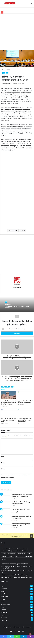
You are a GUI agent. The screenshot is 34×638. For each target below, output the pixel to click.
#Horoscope (15, 548)
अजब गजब (4, 617)
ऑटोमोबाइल (4, 620)
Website (3, 469)
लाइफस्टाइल (4, 612)
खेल (3, 607)
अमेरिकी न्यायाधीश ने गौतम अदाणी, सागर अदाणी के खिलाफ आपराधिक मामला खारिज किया (25, 420)
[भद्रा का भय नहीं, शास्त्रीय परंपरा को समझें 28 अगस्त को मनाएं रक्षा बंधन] (5, 519)
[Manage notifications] (30, 634)
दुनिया (3, 615)
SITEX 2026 (13, 230)
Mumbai (29, 553)
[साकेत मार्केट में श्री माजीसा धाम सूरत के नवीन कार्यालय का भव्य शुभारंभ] (5, 526)
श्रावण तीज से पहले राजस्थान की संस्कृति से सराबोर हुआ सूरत (15, 575)
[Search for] (32, 4)
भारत (3, 602)
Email (3, 462)
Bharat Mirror (6, 83)
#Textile (4, 550)
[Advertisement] (17, 30)
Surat (23, 230)
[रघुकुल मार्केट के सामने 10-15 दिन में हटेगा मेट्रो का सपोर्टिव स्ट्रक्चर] (25, 395)
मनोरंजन (4, 609)
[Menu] (2, 4)
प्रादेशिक (4, 594)
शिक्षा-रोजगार (5, 596)
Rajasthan (4, 556)
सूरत (7, 73)
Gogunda (24, 550)
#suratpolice (24, 548)
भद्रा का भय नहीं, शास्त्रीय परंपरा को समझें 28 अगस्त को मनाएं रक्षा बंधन (17, 577)
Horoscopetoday (21, 553)
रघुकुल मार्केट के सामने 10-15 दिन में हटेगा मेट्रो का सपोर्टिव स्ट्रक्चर (25, 401)
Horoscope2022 (11, 553)
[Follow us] (31, 536)
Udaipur (4, 559)
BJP (9, 550)
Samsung (11, 556)
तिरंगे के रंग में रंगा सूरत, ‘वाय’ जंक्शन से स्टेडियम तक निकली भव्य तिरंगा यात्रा (8, 420)
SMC (17, 556)
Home (4, 69)
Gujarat (4, 553)
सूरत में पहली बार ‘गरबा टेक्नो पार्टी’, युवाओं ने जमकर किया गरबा (17, 307)
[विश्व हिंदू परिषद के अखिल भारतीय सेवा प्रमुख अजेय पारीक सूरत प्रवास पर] (5, 504)
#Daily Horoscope (6, 548)
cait (13, 550)
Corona (18, 550)
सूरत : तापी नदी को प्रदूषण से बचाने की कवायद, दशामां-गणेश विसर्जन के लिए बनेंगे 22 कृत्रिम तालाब (8, 402)
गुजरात (3, 599)
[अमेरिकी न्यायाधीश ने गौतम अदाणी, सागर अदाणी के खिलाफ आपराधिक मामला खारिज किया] (25, 413)
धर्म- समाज (4, 588)
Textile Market (28, 556)
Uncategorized (6, 604)
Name (3, 456)
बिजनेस (8, 69)
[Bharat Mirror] (9, 3)
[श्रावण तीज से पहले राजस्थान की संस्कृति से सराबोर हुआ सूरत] (5, 511)
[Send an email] (9, 83)
